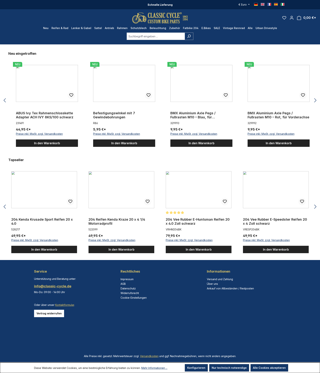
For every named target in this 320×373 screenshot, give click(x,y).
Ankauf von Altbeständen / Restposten (230, 288)
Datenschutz (128, 288)
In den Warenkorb (47, 143)
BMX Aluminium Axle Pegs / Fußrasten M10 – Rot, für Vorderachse (278, 115)
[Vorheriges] (4, 100)
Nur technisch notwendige (229, 367)
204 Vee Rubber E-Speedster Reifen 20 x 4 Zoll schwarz (275, 221)
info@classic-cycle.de (52, 286)
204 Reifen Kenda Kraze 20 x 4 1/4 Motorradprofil (117, 221)
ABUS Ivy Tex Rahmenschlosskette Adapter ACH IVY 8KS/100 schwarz (44, 115)
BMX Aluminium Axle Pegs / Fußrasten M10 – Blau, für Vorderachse (193, 115)
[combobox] (156, 36)
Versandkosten (149, 356)
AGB (123, 283)
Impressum (127, 279)
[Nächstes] (315, 100)
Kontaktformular (64, 304)
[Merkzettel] (284, 17)
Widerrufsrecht (130, 293)
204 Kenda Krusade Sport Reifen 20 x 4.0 (42, 221)
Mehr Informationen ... (154, 367)
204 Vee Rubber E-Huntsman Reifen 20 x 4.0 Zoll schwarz (198, 221)
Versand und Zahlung (220, 279)
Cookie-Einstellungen (134, 297)
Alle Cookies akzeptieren (269, 367)
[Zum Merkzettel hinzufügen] (71, 95)
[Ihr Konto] (291, 17)
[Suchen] (189, 36)
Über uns (212, 283)
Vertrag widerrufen (49, 313)
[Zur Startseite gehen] (160, 17)
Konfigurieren (196, 367)
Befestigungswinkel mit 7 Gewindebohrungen (114, 115)
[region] (160, 100)
